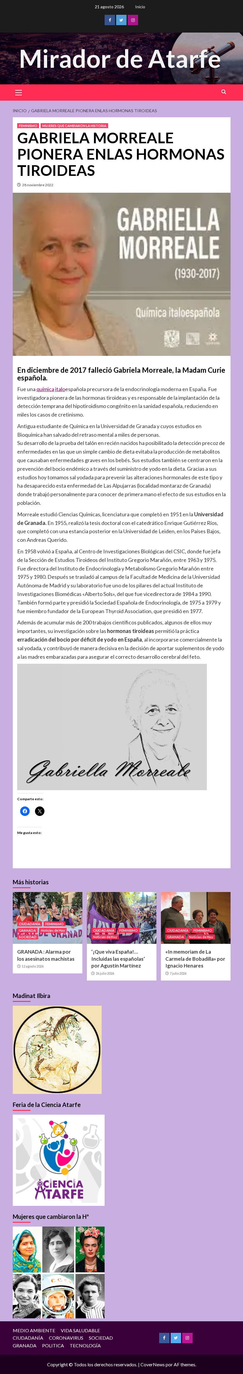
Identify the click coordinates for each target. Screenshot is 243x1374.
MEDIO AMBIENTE (34, 1330)
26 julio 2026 (105, 973)
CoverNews (152, 1364)
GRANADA (27, 930)
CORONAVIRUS (66, 1338)
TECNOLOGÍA (85, 1345)
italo (60, 389)
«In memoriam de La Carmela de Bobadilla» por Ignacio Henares (195, 959)
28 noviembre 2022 (37, 185)
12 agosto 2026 (33, 966)
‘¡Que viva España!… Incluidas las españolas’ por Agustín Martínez (118, 959)
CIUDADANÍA (29, 924)
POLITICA (53, 1345)
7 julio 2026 (178, 973)
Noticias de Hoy (53, 930)
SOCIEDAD (27, 937)
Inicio (140, 6)
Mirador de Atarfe (120, 58)
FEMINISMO (28, 126)
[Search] (224, 92)
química (45, 389)
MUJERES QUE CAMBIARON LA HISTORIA (74, 126)
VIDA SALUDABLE (80, 1330)
